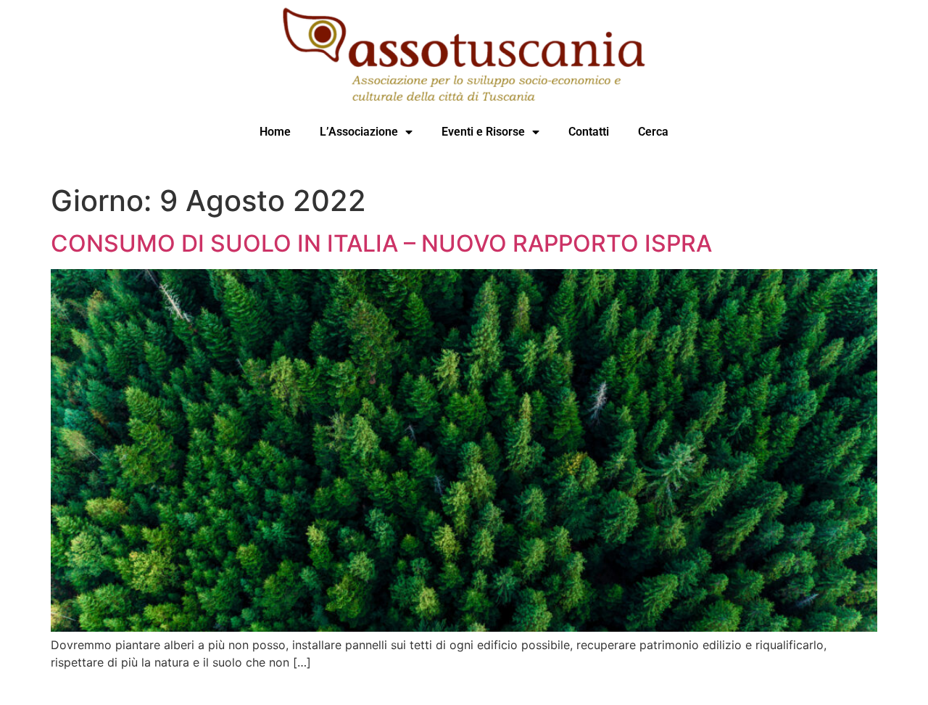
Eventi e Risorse (483, 132)
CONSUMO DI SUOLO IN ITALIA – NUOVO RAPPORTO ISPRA (381, 243)
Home (275, 132)
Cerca (653, 132)
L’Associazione (359, 132)
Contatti (588, 132)
